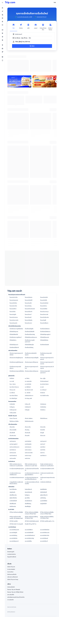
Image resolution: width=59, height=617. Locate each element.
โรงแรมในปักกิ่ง (43, 280)
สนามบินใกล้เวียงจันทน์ (30, 515)
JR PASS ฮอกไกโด (14, 501)
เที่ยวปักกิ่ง (42, 409)
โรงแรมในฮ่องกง (28, 277)
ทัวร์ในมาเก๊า (27, 384)
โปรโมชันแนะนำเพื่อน (14, 401)
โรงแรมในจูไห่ (43, 300)
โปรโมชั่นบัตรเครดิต (29, 401)
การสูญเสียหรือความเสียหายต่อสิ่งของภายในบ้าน (16, 462)
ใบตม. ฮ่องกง (13, 364)
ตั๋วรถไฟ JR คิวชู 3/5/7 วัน (30, 504)
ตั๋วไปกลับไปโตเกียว (44, 320)
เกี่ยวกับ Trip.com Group (12, 559)
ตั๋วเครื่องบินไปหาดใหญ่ (30, 314)
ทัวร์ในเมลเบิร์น (13, 392)
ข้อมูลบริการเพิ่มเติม (11, 536)
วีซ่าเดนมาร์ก (12, 369)
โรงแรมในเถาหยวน (14, 297)
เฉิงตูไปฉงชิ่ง (12, 472)
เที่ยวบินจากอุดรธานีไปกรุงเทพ (31, 342)
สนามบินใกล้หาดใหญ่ (29, 518)
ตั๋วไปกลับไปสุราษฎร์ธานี (45, 314)
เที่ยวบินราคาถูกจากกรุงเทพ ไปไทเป (31, 347)
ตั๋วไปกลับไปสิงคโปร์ (14, 314)
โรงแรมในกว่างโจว (14, 277)
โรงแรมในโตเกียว (13, 283)
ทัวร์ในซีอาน (42, 389)
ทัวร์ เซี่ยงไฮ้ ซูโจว (13, 378)
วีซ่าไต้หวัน (12, 358)
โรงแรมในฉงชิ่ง (28, 283)
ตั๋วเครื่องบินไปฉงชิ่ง (44, 324)
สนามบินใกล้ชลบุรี (44, 518)
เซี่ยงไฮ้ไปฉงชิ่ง (13, 483)
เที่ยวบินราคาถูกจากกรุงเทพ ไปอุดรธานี (46, 338)
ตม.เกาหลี (12, 361)
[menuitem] (2, 7)
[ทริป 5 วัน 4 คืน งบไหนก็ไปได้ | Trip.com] (45, 61)
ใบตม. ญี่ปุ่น (42, 358)
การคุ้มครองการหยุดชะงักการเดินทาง (47, 458)
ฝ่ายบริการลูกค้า (10, 531)
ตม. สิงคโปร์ (27, 372)
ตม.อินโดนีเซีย (28, 364)
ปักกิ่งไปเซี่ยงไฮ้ (43, 472)
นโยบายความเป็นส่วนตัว (12, 556)
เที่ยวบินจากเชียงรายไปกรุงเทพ (31, 351)
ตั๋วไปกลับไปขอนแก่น (44, 317)
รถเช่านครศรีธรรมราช (14, 427)
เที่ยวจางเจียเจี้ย (13, 409)
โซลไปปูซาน (27, 475)
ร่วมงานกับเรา (10, 551)
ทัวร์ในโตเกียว (43, 387)
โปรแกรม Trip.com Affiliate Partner (15, 572)
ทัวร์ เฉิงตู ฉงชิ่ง (28, 378)
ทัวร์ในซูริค (27, 389)
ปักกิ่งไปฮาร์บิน (13, 486)
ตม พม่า (42, 367)
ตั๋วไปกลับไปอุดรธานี (14, 324)
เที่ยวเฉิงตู (27, 409)
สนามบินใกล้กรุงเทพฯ (14, 509)
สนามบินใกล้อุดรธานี (14, 521)
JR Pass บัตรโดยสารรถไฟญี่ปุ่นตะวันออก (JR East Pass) (31, 493)
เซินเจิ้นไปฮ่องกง (28, 480)
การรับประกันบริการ (11, 534)
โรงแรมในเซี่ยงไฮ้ (28, 280)
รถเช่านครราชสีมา (29, 432)
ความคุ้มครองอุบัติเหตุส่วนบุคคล (17, 448)
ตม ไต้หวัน (27, 358)
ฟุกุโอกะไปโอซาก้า (44, 475)
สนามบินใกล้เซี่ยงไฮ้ (29, 512)
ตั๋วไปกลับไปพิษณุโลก (29, 324)
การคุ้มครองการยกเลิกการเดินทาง (46, 453)
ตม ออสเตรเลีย (28, 361)
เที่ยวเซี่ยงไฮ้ (12, 412)
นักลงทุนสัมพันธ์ (11, 567)
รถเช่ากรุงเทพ (13, 421)
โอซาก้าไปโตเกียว (13, 469)
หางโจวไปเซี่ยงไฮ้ (13, 480)
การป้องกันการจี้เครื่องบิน (45, 462)
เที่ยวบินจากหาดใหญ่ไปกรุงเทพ (16, 337)
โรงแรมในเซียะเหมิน (44, 297)
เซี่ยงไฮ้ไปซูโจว (28, 486)
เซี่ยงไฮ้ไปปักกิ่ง (43, 469)
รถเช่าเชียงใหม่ (28, 421)
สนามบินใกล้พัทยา (29, 509)
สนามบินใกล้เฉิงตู (13, 515)
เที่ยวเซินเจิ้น (27, 412)
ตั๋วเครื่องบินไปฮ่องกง (45, 308)
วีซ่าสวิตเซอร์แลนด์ (44, 361)
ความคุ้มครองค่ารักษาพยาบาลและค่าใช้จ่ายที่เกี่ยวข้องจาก (31, 458)
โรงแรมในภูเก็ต (13, 294)
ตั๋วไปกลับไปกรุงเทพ (14, 311)
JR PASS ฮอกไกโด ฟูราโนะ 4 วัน (47, 501)
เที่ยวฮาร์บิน (12, 407)
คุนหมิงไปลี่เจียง (43, 480)
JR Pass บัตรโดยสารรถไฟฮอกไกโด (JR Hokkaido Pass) (16, 497)
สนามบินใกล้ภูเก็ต (13, 512)
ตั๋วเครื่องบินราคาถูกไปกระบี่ (15, 317)
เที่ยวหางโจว (42, 407)
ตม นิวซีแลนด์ (43, 369)
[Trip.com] (10, 2)
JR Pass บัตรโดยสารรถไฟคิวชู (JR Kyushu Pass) (31, 497)
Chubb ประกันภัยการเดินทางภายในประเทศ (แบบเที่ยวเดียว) (47, 444)
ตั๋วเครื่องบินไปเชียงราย (45, 311)
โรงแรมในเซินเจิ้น (44, 277)
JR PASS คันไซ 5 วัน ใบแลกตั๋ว (16, 504)
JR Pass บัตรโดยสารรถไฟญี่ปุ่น (16, 492)
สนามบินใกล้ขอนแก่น (44, 512)
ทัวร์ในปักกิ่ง (12, 384)
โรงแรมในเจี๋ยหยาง (44, 303)
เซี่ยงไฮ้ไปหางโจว (13, 475)
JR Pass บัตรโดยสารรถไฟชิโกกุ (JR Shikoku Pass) (46, 497)
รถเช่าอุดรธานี (43, 421)
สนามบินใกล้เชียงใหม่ (44, 509)
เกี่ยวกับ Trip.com (11, 546)
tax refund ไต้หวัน (14, 375)
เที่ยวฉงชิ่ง (27, 415)
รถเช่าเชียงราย (13, 429)
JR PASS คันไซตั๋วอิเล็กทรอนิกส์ (32, 501)
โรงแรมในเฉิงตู (28, 285)
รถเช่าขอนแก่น (13, 432)
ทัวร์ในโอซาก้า (28, 387)
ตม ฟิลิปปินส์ (27, 367)
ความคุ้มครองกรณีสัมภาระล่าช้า (47, 448)
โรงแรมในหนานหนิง (14, 300)
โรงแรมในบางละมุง (44, 291)
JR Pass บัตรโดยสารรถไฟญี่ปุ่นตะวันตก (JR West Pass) (47, 493)
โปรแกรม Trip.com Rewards (13, 569)
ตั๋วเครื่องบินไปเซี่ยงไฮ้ (29, 311)
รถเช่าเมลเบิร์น (13, 438)
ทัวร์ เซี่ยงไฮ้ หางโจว (44, 375)
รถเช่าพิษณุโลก (28, 424)
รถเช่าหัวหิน (42, 429)
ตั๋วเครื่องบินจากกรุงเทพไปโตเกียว (17, 351)
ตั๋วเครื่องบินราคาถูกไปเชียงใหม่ (16, 308)
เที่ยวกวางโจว (28, 407)
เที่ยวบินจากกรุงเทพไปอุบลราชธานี (45, 351)
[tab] (13, 27)
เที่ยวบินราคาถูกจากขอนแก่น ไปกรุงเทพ (47, 347)
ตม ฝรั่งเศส (12, 372)
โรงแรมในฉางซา (28, 303)
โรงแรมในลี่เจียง (43, 288)
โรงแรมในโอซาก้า (28, 291)
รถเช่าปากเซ (27, 438)
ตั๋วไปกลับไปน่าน (13, 320)
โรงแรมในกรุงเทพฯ (14, 280)
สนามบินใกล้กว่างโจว (44, 515)
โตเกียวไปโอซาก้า (28, 469)
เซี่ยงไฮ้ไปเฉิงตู (28, 483)
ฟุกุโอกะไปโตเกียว (13, 477)
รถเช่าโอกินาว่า (43, 435)
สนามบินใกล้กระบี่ (44, 521)
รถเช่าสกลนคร (28, 427)
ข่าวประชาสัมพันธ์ (11, 549)
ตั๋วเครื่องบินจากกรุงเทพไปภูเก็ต (31, 337)
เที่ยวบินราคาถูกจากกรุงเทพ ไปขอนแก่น (46, 342)
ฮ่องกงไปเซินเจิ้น (28, 472)
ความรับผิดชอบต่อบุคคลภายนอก (17, 457)
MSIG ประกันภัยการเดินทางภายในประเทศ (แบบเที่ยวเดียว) (16, 444)
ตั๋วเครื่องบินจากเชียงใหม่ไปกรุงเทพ (30, 334)
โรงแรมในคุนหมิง (13, 303)
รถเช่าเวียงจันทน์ (13, 435)
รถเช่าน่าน (42, 432)
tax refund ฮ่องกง (44, 364)
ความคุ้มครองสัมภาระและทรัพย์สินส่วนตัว (15, 453)
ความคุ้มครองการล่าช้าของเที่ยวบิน (32, 449)
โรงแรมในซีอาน (43, 285)
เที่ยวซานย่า (42, 415)
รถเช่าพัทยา (42, 427)
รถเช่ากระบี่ (42, 424)
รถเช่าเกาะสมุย (28, 435)
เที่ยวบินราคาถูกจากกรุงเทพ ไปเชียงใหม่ (16, 334)
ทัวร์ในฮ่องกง (43, 384)
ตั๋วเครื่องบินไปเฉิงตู (29, 327)
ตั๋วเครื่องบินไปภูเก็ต (29, 308)
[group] (23, 17)
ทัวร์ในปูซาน (12, 387)
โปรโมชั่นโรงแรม (43, 398)
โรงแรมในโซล (12, 291)
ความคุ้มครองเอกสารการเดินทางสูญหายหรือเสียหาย (32, 453)
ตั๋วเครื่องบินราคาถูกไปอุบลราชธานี (29, 320)
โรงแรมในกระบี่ (28, 294)
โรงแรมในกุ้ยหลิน (28, 300)
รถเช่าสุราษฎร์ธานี (13, 424)
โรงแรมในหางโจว (13, 285)
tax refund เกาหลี (29, 369)
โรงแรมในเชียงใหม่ (44, 283)
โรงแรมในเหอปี (28, 297)
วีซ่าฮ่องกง (42, 372)
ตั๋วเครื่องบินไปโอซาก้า (14, 327)
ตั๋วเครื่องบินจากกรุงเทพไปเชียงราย (15, 347)
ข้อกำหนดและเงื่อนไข (11, 554)
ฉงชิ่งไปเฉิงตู (43, 477)
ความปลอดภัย (10, 579)
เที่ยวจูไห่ (42, 412)
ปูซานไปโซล (27, 477)
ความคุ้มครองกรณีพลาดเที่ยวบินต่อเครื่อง (32, 462)
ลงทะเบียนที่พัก (10, 574)
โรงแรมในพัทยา (13, 288)
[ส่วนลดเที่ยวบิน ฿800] (19, 61)
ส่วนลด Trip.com (13, 398)
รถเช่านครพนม (28, 429)
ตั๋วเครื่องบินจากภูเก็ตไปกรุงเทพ (16, 342)
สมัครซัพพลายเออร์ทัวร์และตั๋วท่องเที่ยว (16, 577)
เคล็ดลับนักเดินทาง (29, 375)
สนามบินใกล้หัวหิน (13, 518)
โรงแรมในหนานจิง (44, 294)
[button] (2, 2)
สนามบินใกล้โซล (28, 521)
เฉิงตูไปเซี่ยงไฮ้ (43, 483)
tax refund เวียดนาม (14, 367)
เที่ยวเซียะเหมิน (13, 415)
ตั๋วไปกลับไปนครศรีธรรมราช (31, 317)
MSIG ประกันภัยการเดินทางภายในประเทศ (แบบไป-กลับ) (31, 444)
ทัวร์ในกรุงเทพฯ (13, 389)
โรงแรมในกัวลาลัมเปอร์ (30, 288)
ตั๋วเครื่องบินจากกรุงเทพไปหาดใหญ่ (46, 334)
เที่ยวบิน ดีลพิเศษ (28, 398)
